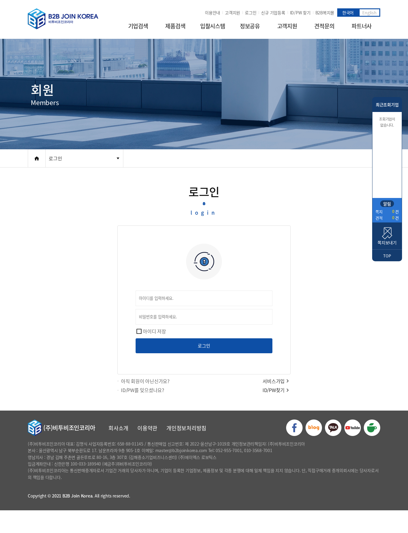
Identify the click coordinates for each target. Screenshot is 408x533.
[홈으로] (37, 158)
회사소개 (118, 428)
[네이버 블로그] (314, 428)
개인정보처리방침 (186, 428)
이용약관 (147, 428)
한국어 (348, 13)
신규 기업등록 (273, 13)
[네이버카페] (372, 428)
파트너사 (362, 26)
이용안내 (212, 13)
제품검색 (175, 26)
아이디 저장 (154, 331)
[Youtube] (352, 428)
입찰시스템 (212, 26)
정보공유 (250, 26)
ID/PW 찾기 (300, 13)
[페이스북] (294, 428)
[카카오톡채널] (333, 428)
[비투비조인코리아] (63, 18)
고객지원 (232, 13)
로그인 (250, 13)
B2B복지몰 (325, 13)
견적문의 (324, 26)
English (369, 13)
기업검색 (138, 26)
